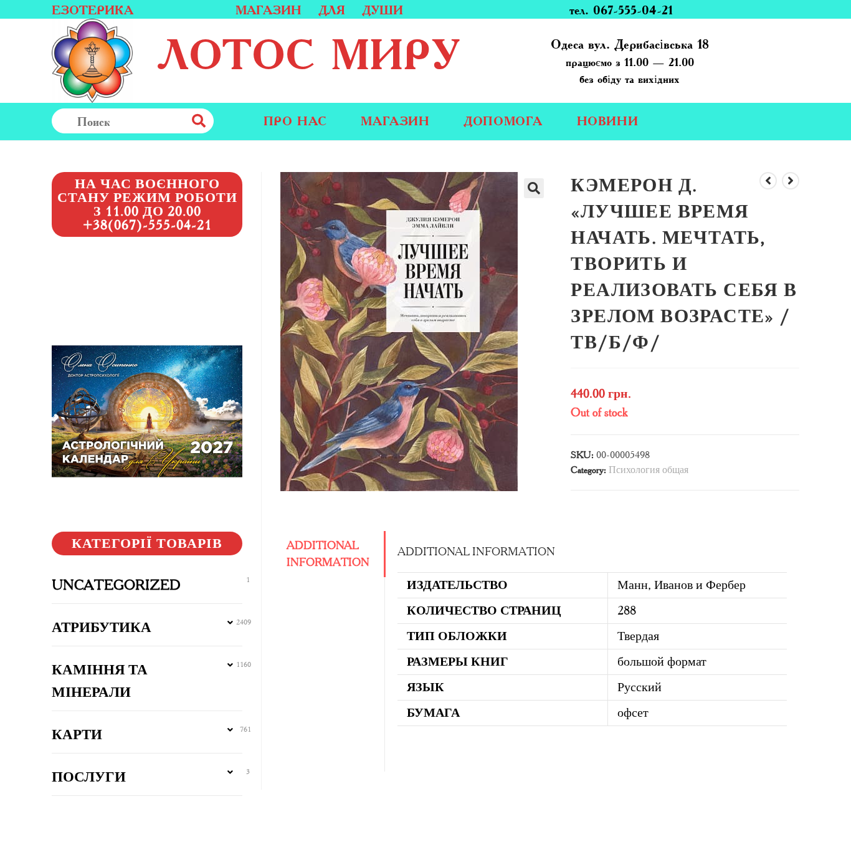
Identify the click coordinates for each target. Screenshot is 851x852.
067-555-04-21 (633, 9)
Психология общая (648, 469)
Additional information (328, 553)
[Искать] (226, 120)
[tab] (332, 554)
